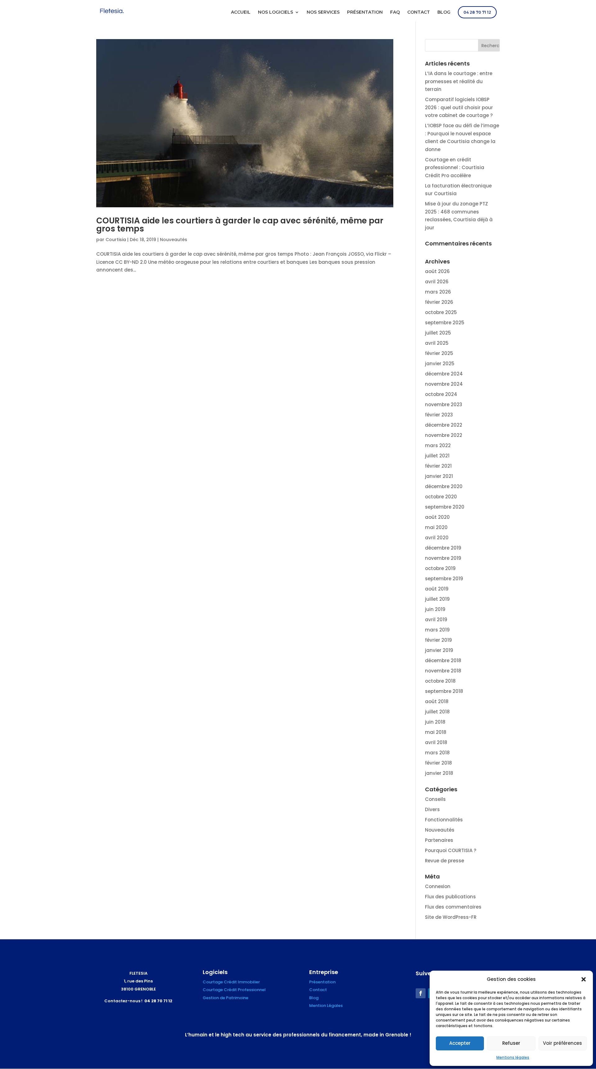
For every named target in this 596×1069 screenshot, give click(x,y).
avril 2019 (436, 619)
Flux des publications (450, 896)
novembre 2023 (443, 404)
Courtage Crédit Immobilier (231, 982)
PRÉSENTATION (365, 12)
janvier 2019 (439, 650)
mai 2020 (436, 527)
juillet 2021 (437, 455)
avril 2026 (437, 281)
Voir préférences (562, 1043)
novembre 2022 (443, 435)
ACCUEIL (241, 12)
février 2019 (438, 640)
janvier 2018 (439, 773)
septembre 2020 (444, 507)
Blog (313, 998)
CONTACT (418, 12)
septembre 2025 (444, 322)
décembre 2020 (444, 486)
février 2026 (439, 302)
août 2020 (437, 517)
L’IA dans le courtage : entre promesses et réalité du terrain (458, 81)
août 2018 (437, 701)
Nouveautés (173, 239)
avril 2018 (436, 742)
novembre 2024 (444, 384)
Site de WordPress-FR (450, 917)
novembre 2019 (443, 558)
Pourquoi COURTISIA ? (450, 850)
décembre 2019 (443, 548)
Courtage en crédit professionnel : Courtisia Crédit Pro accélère (454, 167)
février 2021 (438, 466)
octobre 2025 (441, 312)
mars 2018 (437, 752)
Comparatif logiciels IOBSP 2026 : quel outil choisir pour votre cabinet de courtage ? (459, 107)
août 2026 (437, 271)
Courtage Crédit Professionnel (234, 990)
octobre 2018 (440, 681)
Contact (318, 990)
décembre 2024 (444, 374)
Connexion (437, 886)
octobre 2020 (441, 496)
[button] (583, 979)
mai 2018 (435, 732)
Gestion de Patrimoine (225, 998)
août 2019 (437, 589)
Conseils (435, 799)
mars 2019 (437, 630)
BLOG (443, 12)
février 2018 (438, 763)
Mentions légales (512, 1057)
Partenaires (439, 840)
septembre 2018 (444, 691)
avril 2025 (437, 343)
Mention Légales (326, 1005)
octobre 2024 (441, 394)
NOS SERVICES (323, 12)
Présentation (322, 982)
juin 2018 (435, 722)
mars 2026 (438, 292)
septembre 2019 (444, 578)
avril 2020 (437, 537)
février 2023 (439, 414)
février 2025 (439, 353)
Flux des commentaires (453, 907)
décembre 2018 (443, 660)
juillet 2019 (437, 599)
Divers (432, 809)
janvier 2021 (439, 476)
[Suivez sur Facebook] (421, 993)
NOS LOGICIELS (275, 12)
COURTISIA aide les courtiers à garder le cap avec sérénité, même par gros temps (239, 224)
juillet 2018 (437, 711)
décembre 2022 (443, 425)
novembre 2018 (443, 670)
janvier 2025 (439, 363)
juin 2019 (435, 609)
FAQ (395, 12)
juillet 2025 (438, 333)
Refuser (511, 1043)
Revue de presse (444, 860)
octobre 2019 (440, 568)
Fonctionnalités (444, 819)
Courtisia (116, 239)
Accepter (460, 1043)
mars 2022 (438, 445)
